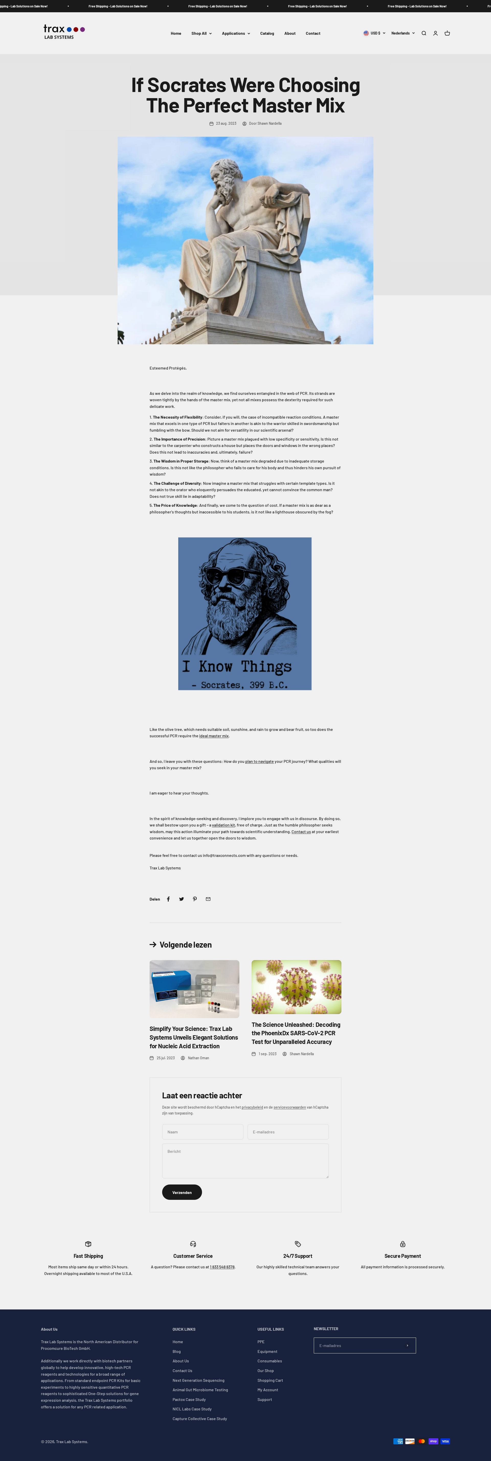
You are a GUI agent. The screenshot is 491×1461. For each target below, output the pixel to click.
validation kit (223, 824)
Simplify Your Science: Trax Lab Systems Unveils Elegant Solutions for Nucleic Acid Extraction (194, 1037)
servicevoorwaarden (290, 1107)
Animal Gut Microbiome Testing (200, 1389)
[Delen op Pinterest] (195, 899)
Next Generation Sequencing (199, 1380)
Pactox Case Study (189, 1399)
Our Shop (266, 1370)
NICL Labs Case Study (192, 1408)
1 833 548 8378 (222, 1266)
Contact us (301, 831)
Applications (233, 33)
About (290, 33)
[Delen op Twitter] (181, 899)
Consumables (270, 1360)
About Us (181, 1360)
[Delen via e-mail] (208, 899)
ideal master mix (214, 735)
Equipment (267, 1351)
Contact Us (182, 1370)
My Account (268, 1389)
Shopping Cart (270, 1380)
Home (176, 33)
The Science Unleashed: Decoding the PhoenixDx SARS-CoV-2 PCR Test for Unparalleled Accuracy (296, 1033)
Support (265, 1399)
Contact (313, 33)
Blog (177, 1351)
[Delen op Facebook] (168, 899)
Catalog (267, 33)
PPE (261, 1341)
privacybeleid (252, 1107)
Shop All (199, 33)
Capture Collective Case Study (200, 1418)
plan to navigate (259, 761)
